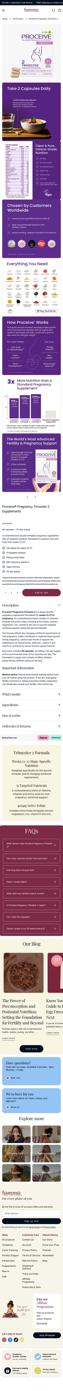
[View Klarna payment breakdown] (43, 737)
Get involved (42, 1323)
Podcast (46, 1250)
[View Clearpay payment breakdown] (56, 737)
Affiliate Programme (28, 1280)
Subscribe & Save (31, 1287)
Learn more (8, 1038)
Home (4, 19)
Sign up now (31, 1221)
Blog (44, 1260)
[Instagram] (4, 1340)
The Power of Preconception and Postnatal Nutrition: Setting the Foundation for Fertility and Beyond (22, 1011)
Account (26, 1244)
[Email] (22, 1340)
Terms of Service (31, 1255)
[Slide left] (27, 497)
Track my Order (30, 1273)
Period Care (8, 1260)
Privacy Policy (50, 1227)
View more (31, 1048)
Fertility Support (10, 1255)
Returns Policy (30, 1260)
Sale (4, 1276)
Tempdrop (7, 1244)
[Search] (54, 10)
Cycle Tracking (10, 1250)
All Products (18, 19)
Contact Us (28, 1239)
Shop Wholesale (47, 1335)
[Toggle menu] (3, 10)
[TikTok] (16, 1340)
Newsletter (48, 1255)
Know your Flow (50, 1244)
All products (8, 1239)
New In (5, 1271)
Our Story (47, 1239)
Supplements (9, 1266)
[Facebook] (10, 1340)
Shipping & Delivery (28, 1267)
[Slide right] (35, 497)
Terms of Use (34, 1227)
